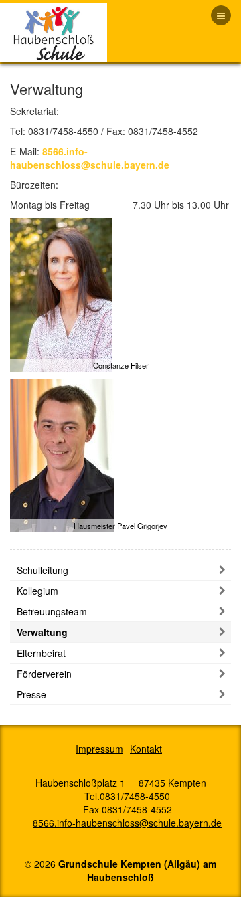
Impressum (99, 748)
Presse (31, 694)
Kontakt (146, 748)
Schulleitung (42, 570)
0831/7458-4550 (135, 796)
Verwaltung (42, 632)
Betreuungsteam (52, 611)
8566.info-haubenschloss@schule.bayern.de (89, 157)
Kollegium (37, 590)
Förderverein (44, 673)
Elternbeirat (41, 653)
